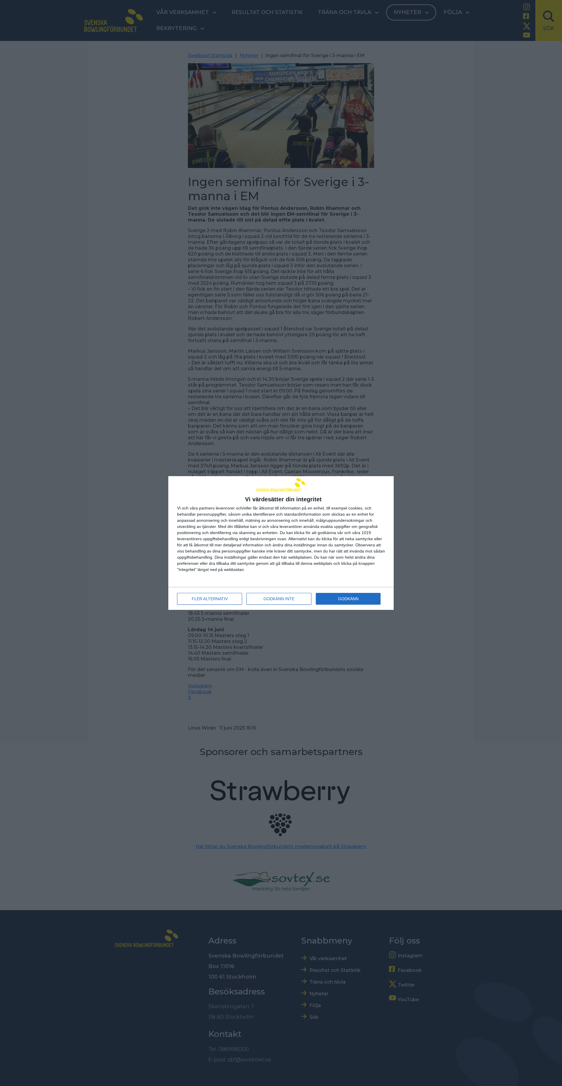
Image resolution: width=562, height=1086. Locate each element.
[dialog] (281, 543)
